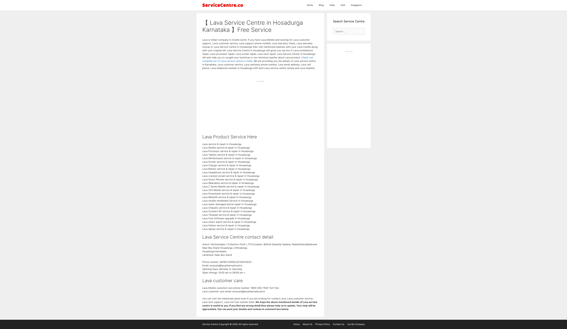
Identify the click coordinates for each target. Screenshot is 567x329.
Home (310, 5)
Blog (321, 5)
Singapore (356, 5)
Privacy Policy (322, 324)
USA (342, 5)
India (332, 5)
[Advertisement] (260, 102)
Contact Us (338, 324)
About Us (307, 324)
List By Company (356, 324)
